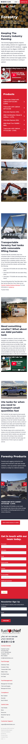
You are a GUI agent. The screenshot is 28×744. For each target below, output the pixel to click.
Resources (3, 712)
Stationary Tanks (5, 664)
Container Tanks (5, 667)
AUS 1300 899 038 (8, 639)
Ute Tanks (3, 676)
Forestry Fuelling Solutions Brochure (10, 285)
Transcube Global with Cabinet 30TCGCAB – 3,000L (11, 101)
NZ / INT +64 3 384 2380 (9, 636)
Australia (3, 698)
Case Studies (4, 707)
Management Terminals (6, 683)
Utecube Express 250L (11, 120)
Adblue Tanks (4, 671)
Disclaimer (3, 733)
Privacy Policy (4, 735)
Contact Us (24, 2)
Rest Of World (4, 700)
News (2, 710)
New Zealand (4, 695)
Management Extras (6, 688)
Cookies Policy (4, 737)
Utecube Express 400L (11, 112)
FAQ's (2, 717)
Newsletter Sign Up (5, 714)
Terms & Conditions (5, 731)
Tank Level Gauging (5, 686)
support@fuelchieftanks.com (8, 724)
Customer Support (7, 721)
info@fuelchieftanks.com (7, 658)
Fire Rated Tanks (5, 674)
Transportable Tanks (6, 669)
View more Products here (10, 522)
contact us (11, 287)
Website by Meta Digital (6, 730)
